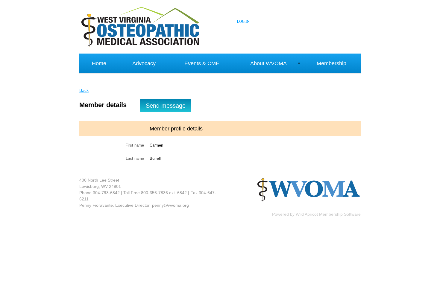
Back (84, 90)
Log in (243, 21)
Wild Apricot (307, 214)
